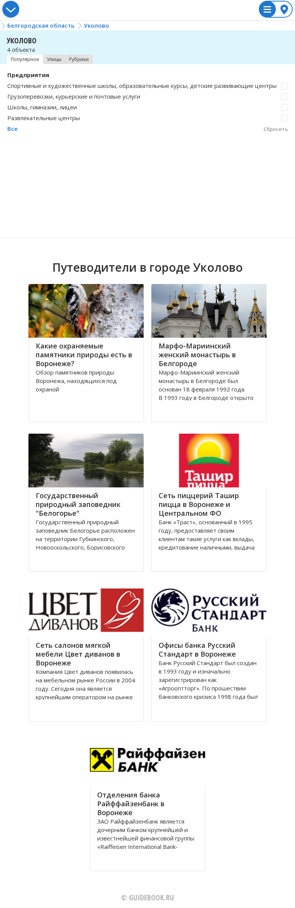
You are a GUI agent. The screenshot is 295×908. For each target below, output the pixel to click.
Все (12, 128)
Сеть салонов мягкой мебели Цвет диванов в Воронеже (78, 654)
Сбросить (276, 129)
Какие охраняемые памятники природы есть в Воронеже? (84, 354)
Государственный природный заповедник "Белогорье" (78, 504)
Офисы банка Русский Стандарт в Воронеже (197, 650)
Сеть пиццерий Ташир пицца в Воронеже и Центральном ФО (199, 504)
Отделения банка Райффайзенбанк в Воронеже (130, 803)
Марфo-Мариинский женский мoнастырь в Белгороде (197, 354)
